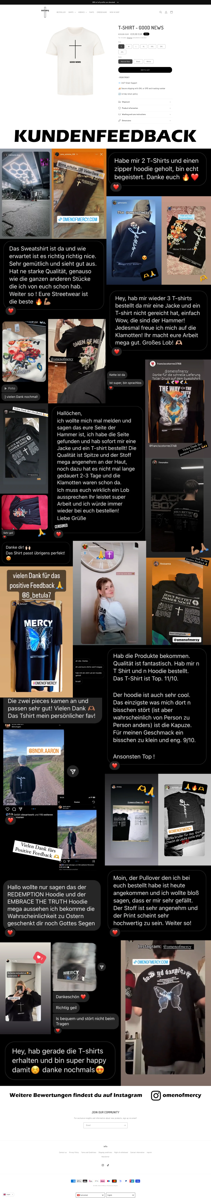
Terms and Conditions (88, 1152)
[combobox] (90, 1195)
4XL (122, 52)
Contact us (63, 1152)
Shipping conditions (105, 1152)
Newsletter (105, 1157)
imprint (149, 1152)
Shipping (129, 38)
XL (144, 46)
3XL (161, 46)
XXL (152, 46)
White (149, 61)
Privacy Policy (74, 1152)
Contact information (137, 1152)
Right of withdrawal (121, 1152)
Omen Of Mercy (102, 1185)
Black (138, 61)
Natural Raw (125, 61)
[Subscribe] (124, 1125)
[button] (72, 12)
